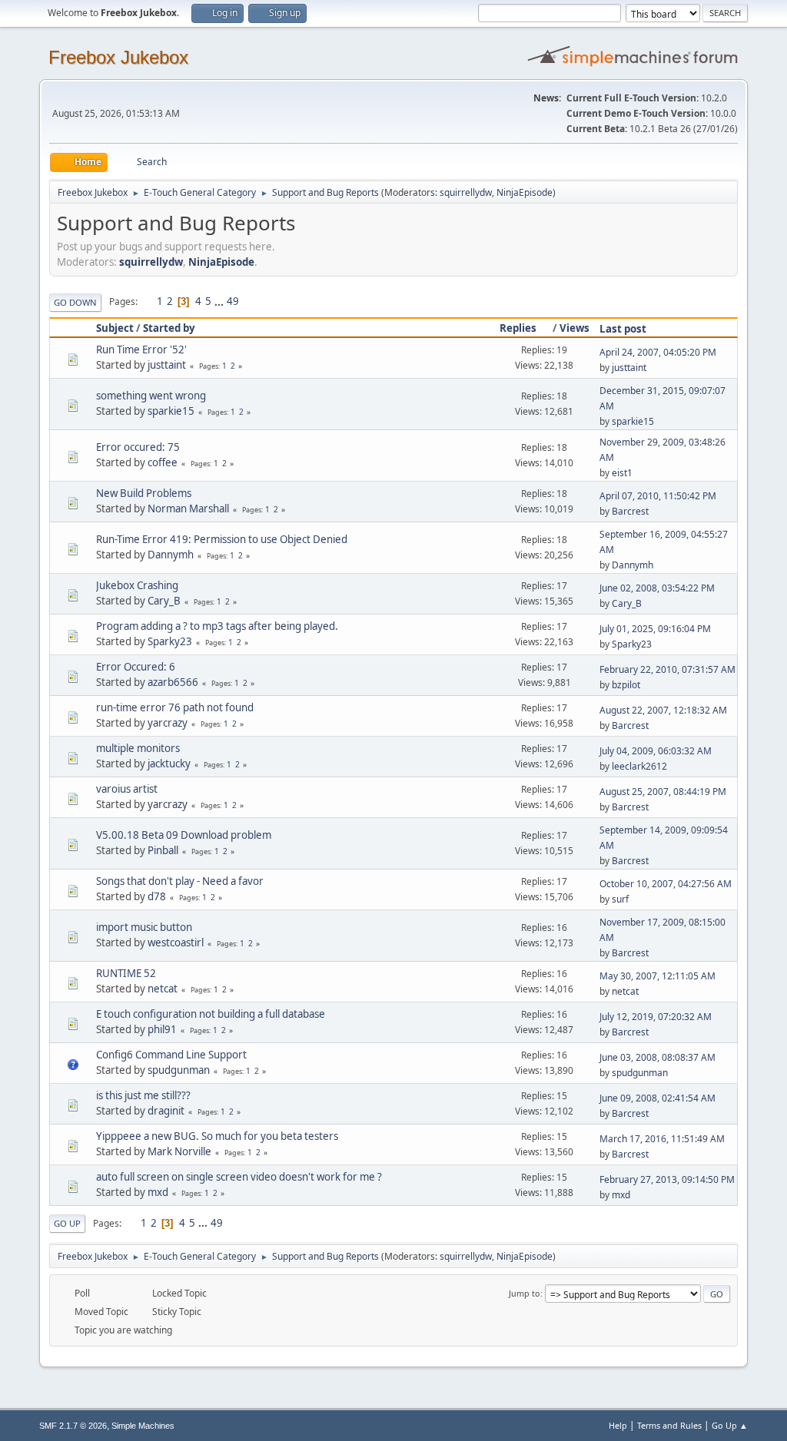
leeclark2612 (639, 766)
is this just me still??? (143, 1095)
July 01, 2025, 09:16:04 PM (655, 628)
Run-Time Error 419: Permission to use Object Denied (221, 539)
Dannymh (171, 554)
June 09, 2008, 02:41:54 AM (657, 1098)
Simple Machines (142, 1425)
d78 (157, 896)
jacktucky (169, 763)
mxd (158, 1192)
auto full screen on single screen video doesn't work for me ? (239, 1177)
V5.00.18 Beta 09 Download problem (183, 835)
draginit (166, 1111)
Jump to (524, 1293)
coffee (163, 462)
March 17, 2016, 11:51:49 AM (662, 1138)
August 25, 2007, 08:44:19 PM (662, 791)
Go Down (75, 302)
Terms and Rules (669, 1425)
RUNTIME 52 (126, 973)
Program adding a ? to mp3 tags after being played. (217, 626)
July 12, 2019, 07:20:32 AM (655, 1016)
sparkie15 (171, 411)
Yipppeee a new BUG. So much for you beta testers (217, 1136)
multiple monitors (138, 748)
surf (620, 899)
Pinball (163, 850)
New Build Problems (143, 493)
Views (574, 328)
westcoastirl (176, 942)
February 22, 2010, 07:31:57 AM (667, 669)
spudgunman (179, 1070)
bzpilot (626, 684)
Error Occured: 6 (135, 667)
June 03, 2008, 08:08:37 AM (657, 1057)
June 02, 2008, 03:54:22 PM (657, 588)
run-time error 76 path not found (175, 707)
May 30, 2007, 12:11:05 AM (657, 975)
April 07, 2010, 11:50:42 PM (657, 495)
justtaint (167, 365)
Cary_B (164, 601)
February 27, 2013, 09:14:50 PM (667, 1179)
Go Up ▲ (730, 1425)
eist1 (622, 472)
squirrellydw (466, 192)
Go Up (67, 1223)
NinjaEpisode (524, 192)
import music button (144, 927)
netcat (163, 988)
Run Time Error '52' (141, 349)
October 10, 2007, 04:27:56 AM (665, 883)
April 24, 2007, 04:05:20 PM (657, 352)
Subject (115, 328)
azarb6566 (173, 682)
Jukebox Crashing (137, 585)
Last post (622, 329)
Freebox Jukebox (118, 57)
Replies (518, 328)
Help (618, 1425)
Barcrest (630, 511)
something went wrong (151, 395)
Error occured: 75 (138, 447)
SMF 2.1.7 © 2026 (73, 1425)
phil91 (162, 1029)
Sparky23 (170, 641)
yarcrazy (168, 723)
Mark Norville (179, 1151)
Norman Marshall (188, 508)
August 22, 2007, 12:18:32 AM (663, 710)
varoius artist (127, 789)
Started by (169, 328)
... (220, 301)
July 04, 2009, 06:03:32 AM (655, 750)
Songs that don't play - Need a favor (180, 881)
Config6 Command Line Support (171, 1055)
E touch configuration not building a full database (210, 1014)
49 (233, 301)
